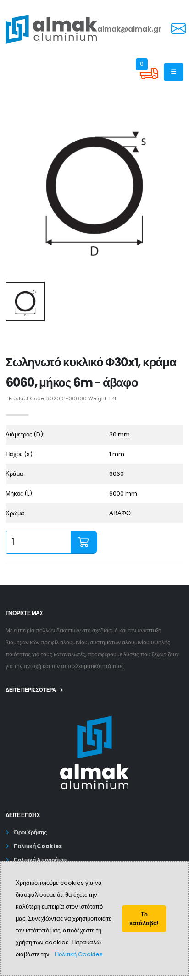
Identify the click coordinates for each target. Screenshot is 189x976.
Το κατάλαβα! (144, 919)
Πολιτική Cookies (79, 954)
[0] (149, 80)
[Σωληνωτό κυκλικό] (94, 185)
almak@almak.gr (129, 29)
